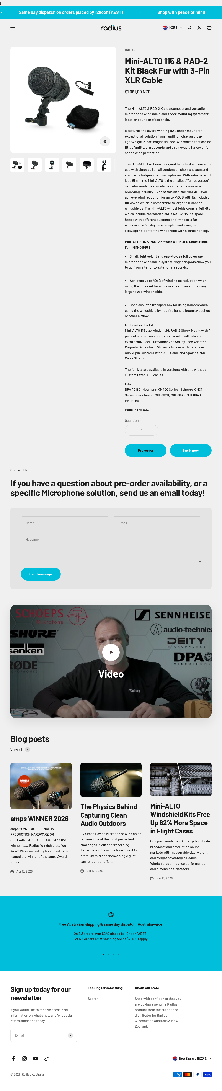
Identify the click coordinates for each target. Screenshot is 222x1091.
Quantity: (132, 420)
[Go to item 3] (52, 165)
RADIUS (130, 50)
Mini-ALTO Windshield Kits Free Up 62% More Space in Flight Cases (180, 818)
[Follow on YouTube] (35, 1058)
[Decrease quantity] (131, 430)
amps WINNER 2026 (39, 818)
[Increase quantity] (152, 430)
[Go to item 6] (104, 165)
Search (93, 998)
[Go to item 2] (35, 165)
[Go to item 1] (17, 165)
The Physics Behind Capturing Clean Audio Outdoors (108, 814)
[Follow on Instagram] (24, 1058)
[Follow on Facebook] (13, 1058)
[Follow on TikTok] (46, 1058)
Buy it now (191, 450)
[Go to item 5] (87, 165)
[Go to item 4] (69, 165)
